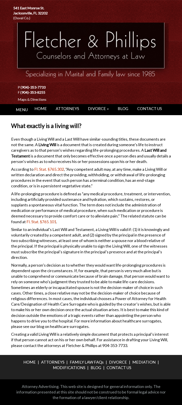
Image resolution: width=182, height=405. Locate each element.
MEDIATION (144, 362)
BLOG (123, 108)
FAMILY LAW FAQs (87, 362)
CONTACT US (149, 108)
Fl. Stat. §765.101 (41, 221)
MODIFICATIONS (69, 367)
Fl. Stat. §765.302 (49, 169)
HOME (40, 108)
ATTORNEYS (67, 108)
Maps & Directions (32, 99)
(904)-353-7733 (33, 87)
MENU (22, 109)
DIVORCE (97, 108)
